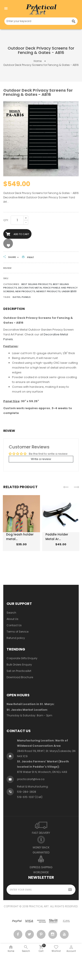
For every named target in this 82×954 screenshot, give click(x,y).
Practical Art (39, 906)
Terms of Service (17, 631)
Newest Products (48, 291)
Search (11, 612)
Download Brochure (20, 677)
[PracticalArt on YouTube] (64, 934)
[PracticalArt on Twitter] (29, 934)
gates (16, 297)
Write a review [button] (41, 459)
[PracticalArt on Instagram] (52, 934)
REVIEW (9, 431)
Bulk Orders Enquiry (19, 664)
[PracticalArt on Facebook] (18, 934)
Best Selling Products (36, 284)
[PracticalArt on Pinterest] (41, 934)
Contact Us (14, 625)
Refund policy (16, 638)
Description (14, 309)
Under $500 (69, 291)
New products (25, 291)
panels (26, 297)
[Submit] (15, 547)
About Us (12, 619)
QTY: (6, 220)
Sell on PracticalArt (19, 671)
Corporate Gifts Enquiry (22, 658)
